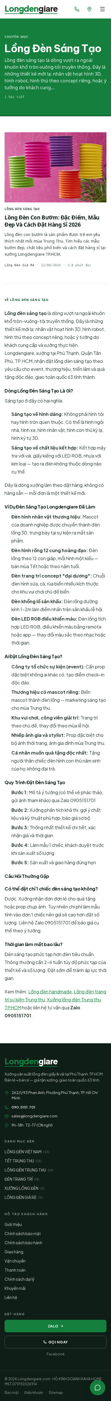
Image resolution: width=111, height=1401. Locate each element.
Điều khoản (33, 1392)
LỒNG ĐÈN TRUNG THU (29, 1170)
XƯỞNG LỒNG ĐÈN (25, 1188)
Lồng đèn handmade (50, 992)
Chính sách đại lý (19, 1279)
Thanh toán (15, 1270)
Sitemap (56, 1392)
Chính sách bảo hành (23, 1242)
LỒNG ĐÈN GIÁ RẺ (24, 1197)
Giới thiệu (13, 1224)
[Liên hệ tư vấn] (97, 1387)
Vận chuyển (15, 1260)
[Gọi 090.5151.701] (77, 9)
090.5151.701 (23, 1107)
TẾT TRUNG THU (23, 1160)
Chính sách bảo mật (23, 1233)
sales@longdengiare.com (34, 1116)
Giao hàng (14, 1251)
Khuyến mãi (15, 1288)
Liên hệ (11, 1297)
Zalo (53, 1326)
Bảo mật (12, 1392)
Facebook (56, 1354)
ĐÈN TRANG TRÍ (22, 1179)
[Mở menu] (102, 9)
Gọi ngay (58, 1342)
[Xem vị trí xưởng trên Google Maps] (89, 9)
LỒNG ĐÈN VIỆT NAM (27, 1151)
